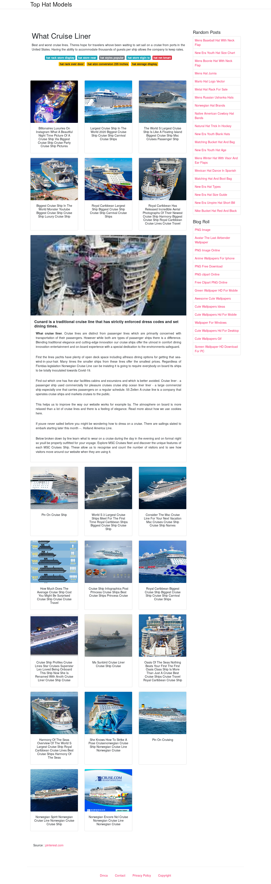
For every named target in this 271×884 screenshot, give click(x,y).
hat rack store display (60, 58)
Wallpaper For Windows (211, 322)
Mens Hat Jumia (206, 73)
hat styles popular (112, 58)
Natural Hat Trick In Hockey (213, 126)
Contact (120, 875)
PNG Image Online (207, 250)
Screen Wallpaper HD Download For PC (216, 348)
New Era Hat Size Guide (211, 194)
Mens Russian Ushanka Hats (214, 97)
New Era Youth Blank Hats (212, 134)
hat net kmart (162, 58)
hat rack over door (72, 64)
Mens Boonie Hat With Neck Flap (213, 63)
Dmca (104, 875)
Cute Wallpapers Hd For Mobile (216, 314)
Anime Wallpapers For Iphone (215, 258)
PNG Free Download (209, 266)
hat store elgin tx (139, 58)
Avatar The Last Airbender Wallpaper (212, 240)
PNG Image (202, 230)
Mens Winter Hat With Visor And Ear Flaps (216, 160)
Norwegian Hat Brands (210, 105)
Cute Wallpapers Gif (208, 338)
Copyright (164, 875)
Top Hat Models (51, 4)
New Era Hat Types (208, 186)
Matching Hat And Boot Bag (213, 178)
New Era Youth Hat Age (210, 150)
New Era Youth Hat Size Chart (215, 53)
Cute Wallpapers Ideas (210, 306)
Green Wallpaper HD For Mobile (216, 290)
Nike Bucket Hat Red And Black (216, 210)
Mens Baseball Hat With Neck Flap (214, 42)
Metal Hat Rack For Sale (211, 89)
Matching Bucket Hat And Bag (215, 142)
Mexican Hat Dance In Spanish (215, 170)
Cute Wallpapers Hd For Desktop (217, 330)
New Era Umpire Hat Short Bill (215, 202)
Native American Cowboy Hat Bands (214, 115)
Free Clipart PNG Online (211, 282)
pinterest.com (54, 845)
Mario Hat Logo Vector (210, 81)
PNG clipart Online (207, 274)
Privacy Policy (142, 875)
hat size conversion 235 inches (108, 64)
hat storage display (144, 64)
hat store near (87, 58)
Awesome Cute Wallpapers (213, 298)
